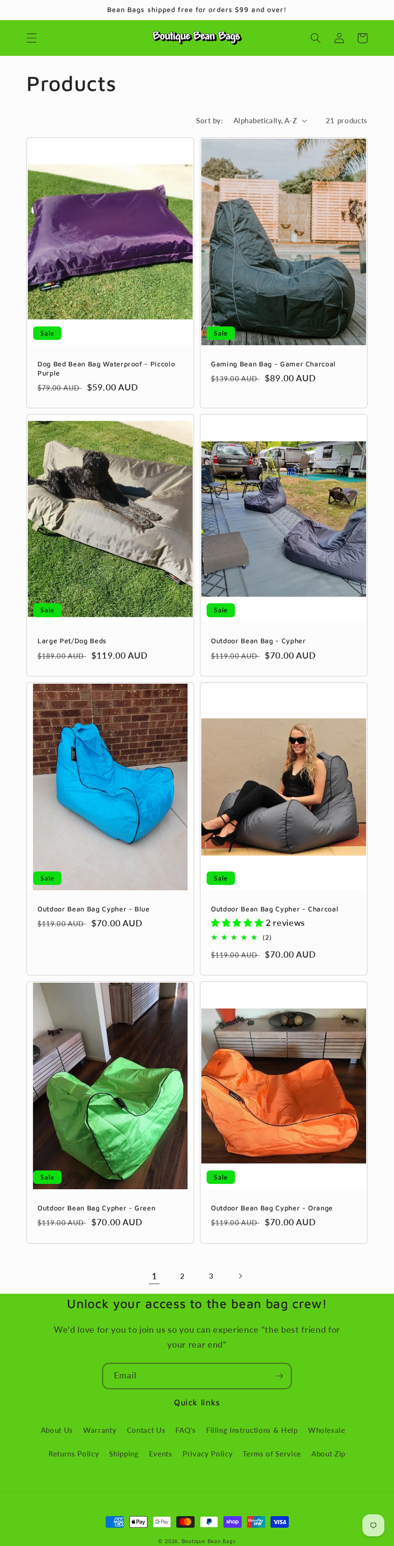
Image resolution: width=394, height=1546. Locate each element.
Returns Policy (74, 1453)
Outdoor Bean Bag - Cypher (258, 641)
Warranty (99, 1430)
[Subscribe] (279, 1376)
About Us (57, 1430)
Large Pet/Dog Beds (72, 641)
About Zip (328, 1453)
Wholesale (326, 1430)
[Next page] (239, 1276)
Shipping (123, 1453)
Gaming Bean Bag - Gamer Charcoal (273, 364)
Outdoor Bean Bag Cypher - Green (96, 1208)
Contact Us (146, 1430)
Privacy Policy (208, 1453)
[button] (31, 38)
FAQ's (185, 1430)
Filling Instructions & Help (252, 1430)
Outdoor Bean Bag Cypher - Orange (272, 1208)
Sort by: (209, 120)
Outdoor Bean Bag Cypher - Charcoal (274, 909)
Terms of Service (272, 1453)
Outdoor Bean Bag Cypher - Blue (93, 909)
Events (160, 1453)
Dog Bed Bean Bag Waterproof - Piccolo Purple (106, 368)
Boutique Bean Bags (209, 1541)
